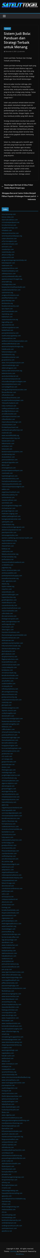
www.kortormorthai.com (10, 996)
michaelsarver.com (8, 508)
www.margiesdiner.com (10, 1018)
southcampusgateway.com (11, 336)
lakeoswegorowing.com (10, 1190)
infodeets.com (7, 230)
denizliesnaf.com (8, 886)
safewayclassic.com (9, 274)
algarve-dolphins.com (9, 783)
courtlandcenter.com (9, 853)
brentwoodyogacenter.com (11, 1040)
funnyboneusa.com (8, 824)
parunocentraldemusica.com (12, 1118)
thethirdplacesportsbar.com (12, 1096)
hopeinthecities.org (9, 597)
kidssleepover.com (8, 263)
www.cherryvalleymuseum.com (13, 363)
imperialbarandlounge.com (11, 422)
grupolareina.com (8, 360)
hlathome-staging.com (10, 514)
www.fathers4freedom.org (11, 975)
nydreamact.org (7, 292)
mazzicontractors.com (9, 1093)
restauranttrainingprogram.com (13, 527)
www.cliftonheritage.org (10, 1031)
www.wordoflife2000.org (10, 435)
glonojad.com (6, 705)
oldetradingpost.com (9, 368)
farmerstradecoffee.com (10, 937)
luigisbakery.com (8, 1053)
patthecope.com (7, 891)
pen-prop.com (7, 969)
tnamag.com (6, 907)
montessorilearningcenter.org (12, 1137)
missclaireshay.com (9, 214)
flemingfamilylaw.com (9, 1185)
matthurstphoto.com (9, 1145)
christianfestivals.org (9, 778)
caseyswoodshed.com (9, 880)
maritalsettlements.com (10, 794)
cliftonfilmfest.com (8, 419)
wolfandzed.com (7, 1058)
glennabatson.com (8, 654)
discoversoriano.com (9, 616)
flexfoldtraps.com (8, 991)
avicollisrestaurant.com (10, 859)
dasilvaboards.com (8, 651)
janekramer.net (7, 754)
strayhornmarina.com (9, 657)
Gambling (7, 28)
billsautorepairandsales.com (12, 1131)
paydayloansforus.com (10, 268)
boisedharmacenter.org (10, 578)
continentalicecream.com (11, 665)
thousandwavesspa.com (10, 851)
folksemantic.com (8, 443)
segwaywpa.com (7, 918)
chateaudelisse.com (9, 338)
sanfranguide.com (8, 624)
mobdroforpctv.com (9, 603)
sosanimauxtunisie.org (10, 319)
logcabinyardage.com (9, 940)
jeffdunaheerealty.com (10, 983)
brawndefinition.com (9, 662)
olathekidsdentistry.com (10, 479)
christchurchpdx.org (9, 673)
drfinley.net (6, 1182)
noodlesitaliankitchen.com (11, 290)
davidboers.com (7, 942)
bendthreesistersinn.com (11, 818)
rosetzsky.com (7, 702)
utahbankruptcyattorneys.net (12, 430)
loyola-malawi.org (8, 586)
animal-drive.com (8, 905)
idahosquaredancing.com (11, 438)
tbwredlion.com (7, 1128)
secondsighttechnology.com (12, 506)
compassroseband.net (10, 899)
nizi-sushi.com (7, 756)
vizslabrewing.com (8, 454)
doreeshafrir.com (8, 716)
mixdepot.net (6, 1066)
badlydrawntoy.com (9, 951)
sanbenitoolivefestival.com (11, 608)
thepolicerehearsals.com (10, 638)
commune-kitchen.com (10, 678)
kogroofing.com (7, 322)
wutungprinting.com (9, 791)
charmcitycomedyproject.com (12, 718)
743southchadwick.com (10, 403)
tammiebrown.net (8, 764)
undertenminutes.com (10, 244)
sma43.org (5, 1034)
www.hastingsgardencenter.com (13, 1083)
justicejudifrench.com (9, 735)
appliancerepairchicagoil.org (12, 279)
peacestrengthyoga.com (10, 986)
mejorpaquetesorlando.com (12, 484)
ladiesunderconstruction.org (12, 371)
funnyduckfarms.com (9, 1172)
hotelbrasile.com (8, 349)
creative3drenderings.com (11, 934)
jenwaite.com (6, 1174)
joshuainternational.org (10, 964)
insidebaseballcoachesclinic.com (13, 1150)
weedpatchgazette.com (10, 462)
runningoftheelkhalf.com (10, 980)
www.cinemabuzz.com (10, 1064)
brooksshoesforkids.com (10, 910)
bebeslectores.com (8, 373)
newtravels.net (7, 265)
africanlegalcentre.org (9, 692)
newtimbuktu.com (8, 252)
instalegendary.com (9, 284)
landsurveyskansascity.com (11, 1004)
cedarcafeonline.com (9, 238)
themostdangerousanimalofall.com (14, 635)
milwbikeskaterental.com (11, 797)
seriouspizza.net (7, 897)
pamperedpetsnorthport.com (12, 470)
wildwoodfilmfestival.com (11, 344)
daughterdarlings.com (10, 228)
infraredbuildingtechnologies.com (14, 381)
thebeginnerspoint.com (10, 619)
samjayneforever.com (9, 1142)
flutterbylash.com (8, 1166)
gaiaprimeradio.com (9, 762)
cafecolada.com (7, 613)
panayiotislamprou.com (10, 333)
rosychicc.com (7, 589)
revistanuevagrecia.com (10, 708)
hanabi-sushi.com (8, 1056)
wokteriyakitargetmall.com (11, 516)
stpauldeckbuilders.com (10, 1007)
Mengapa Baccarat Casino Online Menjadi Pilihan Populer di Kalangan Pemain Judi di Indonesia (19, 196)
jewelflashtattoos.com (9, 298)
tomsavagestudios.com (10, 535)
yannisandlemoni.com (9, 460)
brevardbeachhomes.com (11, 398)
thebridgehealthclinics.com (11, 924)
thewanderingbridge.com (11, 737)
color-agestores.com (9, 581)
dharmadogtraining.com (10, 1207)
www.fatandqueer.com (10, 999)
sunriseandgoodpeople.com (12, 813)
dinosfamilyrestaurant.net (11, 379)
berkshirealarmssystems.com (12, 452)
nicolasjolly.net (7, 686)
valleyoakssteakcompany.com (12, 878)
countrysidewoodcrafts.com (11, 276)
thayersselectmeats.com (10, 913)
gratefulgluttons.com (9, 600)
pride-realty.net (7, 1161)
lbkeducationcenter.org (10, 554)
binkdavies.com (7, 670)
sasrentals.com (7, 503)
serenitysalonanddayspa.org (12, 236)
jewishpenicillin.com (9, 532)
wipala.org (5, 584)
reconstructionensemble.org (12, 829)
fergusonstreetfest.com (10, 1139)
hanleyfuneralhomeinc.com (11, 481)
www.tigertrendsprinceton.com (13, 972)
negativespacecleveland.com (12, 808)
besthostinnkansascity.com (11, 1220)
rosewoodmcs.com (8, 1069)
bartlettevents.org (8, 354)
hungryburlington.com (10, 745)
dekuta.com (6, 1061)
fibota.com (5, 1112)
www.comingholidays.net (11, 621)
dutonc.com (6, 767)
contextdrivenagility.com (10, 724)
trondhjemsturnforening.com (12, 1123)
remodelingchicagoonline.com (12, 1037)
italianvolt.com (7, 449)
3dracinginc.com (8, 630)
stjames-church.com (9, 710)
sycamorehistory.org (9, 1072)
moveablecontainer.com (10, 357)
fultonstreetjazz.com (9, 352)
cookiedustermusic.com (10, 826)
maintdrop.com (7, 314)
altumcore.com (7, 902)
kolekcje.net (6, 549)
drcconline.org (7, 861)
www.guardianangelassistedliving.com (15, 1120)
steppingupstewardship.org (12, 1045)
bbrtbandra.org (7, 303)
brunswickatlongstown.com (11, 748)
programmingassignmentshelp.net (14, 260)
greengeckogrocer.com (10, 511)
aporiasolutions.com (9, 915)
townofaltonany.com (9, 802)
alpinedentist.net (8, 325)
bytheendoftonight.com (10, 595)
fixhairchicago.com (8, 883)
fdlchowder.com (7, 1021)
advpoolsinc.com (8, 870)
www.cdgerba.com (8, 1115)
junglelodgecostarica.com (11, 775)
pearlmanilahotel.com (9, 311)
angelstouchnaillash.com (11, 492)
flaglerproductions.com (10, 659)
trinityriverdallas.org (9, 557)
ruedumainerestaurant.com (12, 700)
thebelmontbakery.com (10, 271)
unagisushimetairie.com (10, 295)
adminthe (22, 51)
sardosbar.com (7, 446)
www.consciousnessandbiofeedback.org (16, 1077)
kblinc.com (5, 465)
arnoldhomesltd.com (9, 414)
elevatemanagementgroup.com (13, 1177)
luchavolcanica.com (9, 834)
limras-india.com (8, 217)
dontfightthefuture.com (10, 411)
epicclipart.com (7, 309)
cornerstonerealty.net (9, 1075)
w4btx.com (5, 489)
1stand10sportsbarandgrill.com (13, 487)
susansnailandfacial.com (10, 967)
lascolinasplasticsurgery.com (12, 1029)
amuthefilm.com (7, 681)
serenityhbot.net (8, 961)
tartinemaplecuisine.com (11, 751)
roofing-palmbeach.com (10, 408)
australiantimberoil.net (10, 376)
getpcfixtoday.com (8, 300)
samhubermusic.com (9, 1228)
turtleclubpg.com (8, 843)
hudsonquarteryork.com (10, 1110)
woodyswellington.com (10, 1101)
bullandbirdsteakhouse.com (12, 1026)
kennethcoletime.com (9, 743)
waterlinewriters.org (9, 926)
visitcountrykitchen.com (10, 781)
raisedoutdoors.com (9, 425)
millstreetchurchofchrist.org (12, 1155)
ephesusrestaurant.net (10, 1099)
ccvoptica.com (7, 1048)
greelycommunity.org (9, 697)
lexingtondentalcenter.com (11, 519)
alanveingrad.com (8, 786)
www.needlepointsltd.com (11, 1023)
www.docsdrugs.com (9, 1015)
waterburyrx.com (8, 867)
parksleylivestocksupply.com (12, 576)
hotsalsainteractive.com (10, 233)
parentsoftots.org (8, 932)
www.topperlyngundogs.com (12, 977)
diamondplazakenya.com (11, 1126)
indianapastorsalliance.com (11, 875)
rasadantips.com (8, 249)
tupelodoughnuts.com (9, 476)
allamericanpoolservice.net (11, 530)
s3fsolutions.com (8, 395)
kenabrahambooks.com (10, 675)
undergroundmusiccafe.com (12, 1226)
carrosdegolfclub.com (9, 387)
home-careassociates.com (11, 570)
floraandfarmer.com (9, 392)
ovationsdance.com (8, 543)
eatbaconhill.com (8, 257)
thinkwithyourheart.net (10, 427)
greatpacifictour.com (9, 845)
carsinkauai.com (7, 1153)
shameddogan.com (8, 929)
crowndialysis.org (8, 524)
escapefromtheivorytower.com (12, 400)
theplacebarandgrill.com (10, 864)
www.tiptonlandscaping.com (12, 1042)
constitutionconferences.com (12, 888)
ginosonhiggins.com (9, 789)
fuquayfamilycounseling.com (12, 1193)
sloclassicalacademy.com (11, 648)
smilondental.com (8, 497)
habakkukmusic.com (9, 956)
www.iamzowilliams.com (10, 1080)
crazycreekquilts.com (9, 667)
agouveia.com (7, 1196)
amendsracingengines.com (11, 994)
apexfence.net (7, 1231)
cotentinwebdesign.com (10, 365)
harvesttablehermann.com (11, 384)
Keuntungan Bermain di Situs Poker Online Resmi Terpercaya (18, 186)
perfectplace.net (7, 559)
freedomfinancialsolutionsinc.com (14, 988)
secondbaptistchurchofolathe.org (13, 1199)
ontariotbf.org (7, 282)
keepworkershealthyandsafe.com (13, 287)
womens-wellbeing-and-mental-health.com (17, 538)
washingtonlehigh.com (10, 1050)
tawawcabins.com (8, 441)
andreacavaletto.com (9, 573)
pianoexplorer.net (8, 1085)
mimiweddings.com (9, 1217)
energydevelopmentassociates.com (14, 390)
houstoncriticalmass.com (11, 632)
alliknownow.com (8, 640)
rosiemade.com (7, 473)
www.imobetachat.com (10, 945)
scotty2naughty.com (9, 713)
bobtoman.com (7, 317)
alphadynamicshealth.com (11, 1163)
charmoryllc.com (8, 627)
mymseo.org (6, 1201)
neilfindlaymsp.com (9, 856)
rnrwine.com (6, 1188)
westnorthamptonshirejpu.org (12, 346)
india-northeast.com (9, 406)
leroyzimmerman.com (9, 1180)
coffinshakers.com (8, 729)
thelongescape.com (9, 770)
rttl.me (4, 1212)
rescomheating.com (9, 1215)
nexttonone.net (7, 959)
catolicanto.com (7, 551)
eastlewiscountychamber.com (12, 643)
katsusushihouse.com (9, 694)
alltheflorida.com (8, 1147)
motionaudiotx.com (8, 1209)
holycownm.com (7, 837)
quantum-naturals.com (10, 1134)
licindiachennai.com (9, 225)
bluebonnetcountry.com (10, 306)
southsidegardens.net (9, 1088)
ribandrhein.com (8, 546)
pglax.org (5, 805)
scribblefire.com (7, 565)
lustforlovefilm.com (8, 683)
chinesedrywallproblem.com (12, 816)
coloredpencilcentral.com (11, 416)
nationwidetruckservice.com (12, 840)
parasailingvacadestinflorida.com (13, 1158)
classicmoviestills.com (9, 611)
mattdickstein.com (8, 948)
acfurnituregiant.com (9, 241)
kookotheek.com (7, 330)
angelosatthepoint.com (10, 872)
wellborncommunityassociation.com (14, 341)
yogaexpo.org (6, 568)
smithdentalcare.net (9, 1223)
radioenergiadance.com (10, 327)
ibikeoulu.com (7, 727)
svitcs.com (5, 894)
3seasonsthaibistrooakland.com (13, 562)
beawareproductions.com (11, 721)
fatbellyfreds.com (8, 1104)
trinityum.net (6, 1091)
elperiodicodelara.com (10, 220)
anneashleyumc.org (9, 1002)
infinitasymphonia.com (10, 689)
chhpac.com (6, 1204)
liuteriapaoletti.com (9, 810)
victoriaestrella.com (9, 848)
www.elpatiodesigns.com (11, 1107)
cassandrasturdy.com (9, 605)
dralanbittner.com (8, 457)
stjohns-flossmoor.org (9, 821)
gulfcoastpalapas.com (9, 921)
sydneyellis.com (7, 522)
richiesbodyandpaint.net (10, 222)
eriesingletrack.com (9, 468)
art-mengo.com (7, 759)
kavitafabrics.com (8, 832)
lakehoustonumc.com (9, 953)
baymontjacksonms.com (10, 799)
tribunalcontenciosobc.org (11, 646)
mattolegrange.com (9, 772)
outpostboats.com (8, 592)
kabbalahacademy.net (9, 495)
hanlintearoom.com (9, 1169)
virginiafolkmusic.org (9, 541)
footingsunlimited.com (10, 1010)
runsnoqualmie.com (9, 1013)
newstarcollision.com (9, 500)
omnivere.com (7, 247)
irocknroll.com (7, 433)
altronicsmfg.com (8, 255)
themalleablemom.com (10, 740)
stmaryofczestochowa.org (11, 732)
